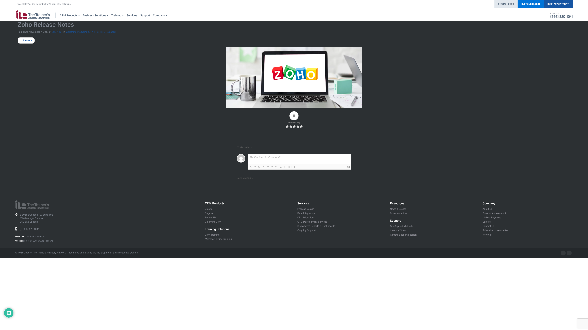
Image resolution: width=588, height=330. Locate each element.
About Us (487, 208)
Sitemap (487, 234)
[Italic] (255, 167)
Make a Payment (491, 217)
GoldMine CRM (213, 221)
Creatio (209, 208)
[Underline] (259, 167)
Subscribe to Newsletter (495, 230)
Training (116, 15)
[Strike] (263, 167)
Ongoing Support (306, 230)
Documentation (398, 213)
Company (159, 15)
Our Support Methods (401, 226)
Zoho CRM (210, 217)
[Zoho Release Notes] (294, 77)
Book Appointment (558, 4)
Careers (486, 221)
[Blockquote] (276, 167)
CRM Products (69, 15)
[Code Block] (281, 167)
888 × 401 (57, 31)
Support (145, 15)
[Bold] (251, 167)
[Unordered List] (272, 167)
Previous (26, 40)
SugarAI (209, 213)
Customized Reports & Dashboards (316, 226)
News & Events (398, 208)
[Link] (285, 167)
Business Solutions (95, 15)
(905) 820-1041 (561, 16)
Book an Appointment (494, 213)
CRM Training (212, 234)
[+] (293, 167)
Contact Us (488, 226)
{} (289, 167)
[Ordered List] (268, 167)
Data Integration (306, 213)
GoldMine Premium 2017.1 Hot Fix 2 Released (91, 31)
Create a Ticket (398, 230)
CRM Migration (305, 217)
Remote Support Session (403, 234)
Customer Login (530, 4)
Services (132, 15)
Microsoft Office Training (218, 239)
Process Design (305, 208)
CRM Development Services (312, 221)
